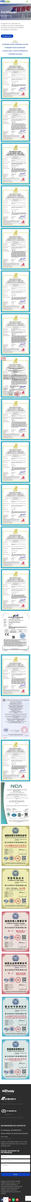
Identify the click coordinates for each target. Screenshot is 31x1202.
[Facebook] (2, 1199)
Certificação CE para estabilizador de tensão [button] (15, 44)
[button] (27, 1)
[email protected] (6, 1138)
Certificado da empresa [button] (15, 54)
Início (2, 15)
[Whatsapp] (13, 1199)
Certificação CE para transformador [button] (15, 47)
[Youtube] (9, 1199)
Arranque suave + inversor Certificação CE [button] (15, 50)
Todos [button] (15, 41)
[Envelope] (17, 1199)
